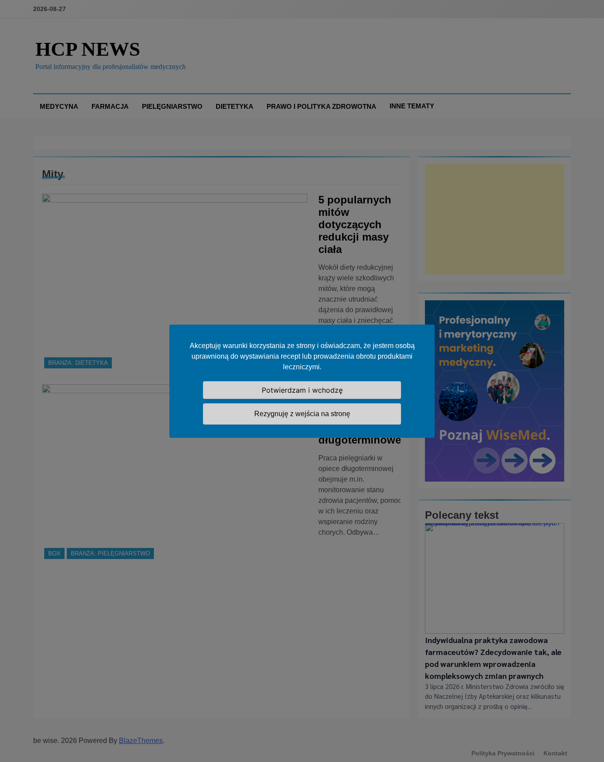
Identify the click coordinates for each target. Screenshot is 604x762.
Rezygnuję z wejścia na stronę (302, 413)
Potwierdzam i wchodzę (302, 390)
